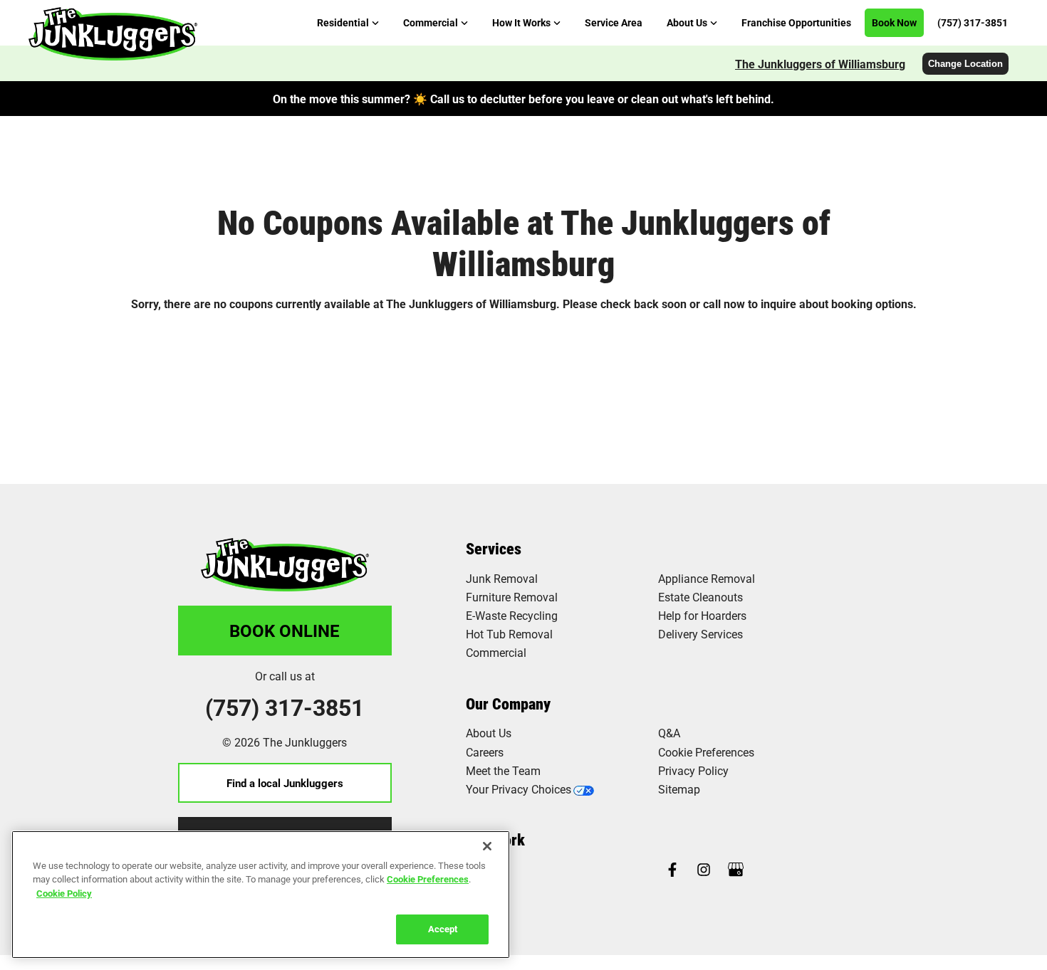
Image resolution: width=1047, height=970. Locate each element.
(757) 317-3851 (284, 707)
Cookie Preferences (428, 879)
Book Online (284, 630)
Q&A (669, 732)
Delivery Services (700, 633)
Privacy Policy (693, 770)
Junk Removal (502, 578)
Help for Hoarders (702, 615)
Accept (442, 928)
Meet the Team (503, 770)
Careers (485, 752)
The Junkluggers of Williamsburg (820, 63)
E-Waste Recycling (512, 615)
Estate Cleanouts (700, 596)
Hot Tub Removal (509, 633)
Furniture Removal (512, 596)
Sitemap (679, 789)
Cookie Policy (64, 893)
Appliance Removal (706, 578)
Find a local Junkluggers (284, 783)
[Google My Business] (736, 871)
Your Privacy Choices (518, 789)
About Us (488, 732)
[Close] (487, 846)
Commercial (496, 652)
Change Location (965, 63)
